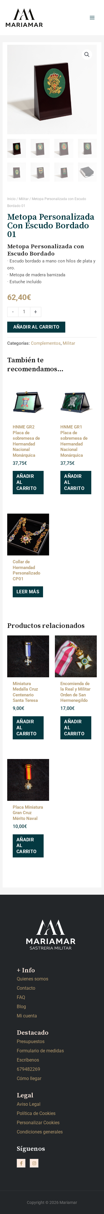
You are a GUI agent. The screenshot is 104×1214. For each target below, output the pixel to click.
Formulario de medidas (40, 1050)
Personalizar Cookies (38, 1122)
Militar (24, 199)
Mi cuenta (27, 1016)
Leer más (27, 591)
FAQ (21, 997)
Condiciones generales (40, 1132)
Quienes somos (32, 979)
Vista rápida (28, 414)
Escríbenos (28, 1060)
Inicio (11, 199)
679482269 (28, 1069)
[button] (87, 54)
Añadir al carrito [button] (26, 482)
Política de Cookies (36, 1113)
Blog (21, 1006)
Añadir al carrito (36, 327)
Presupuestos (30, 1041)
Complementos (46, 343)
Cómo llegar (29, 1078)
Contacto (26, 988)
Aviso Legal (28, 1104)
